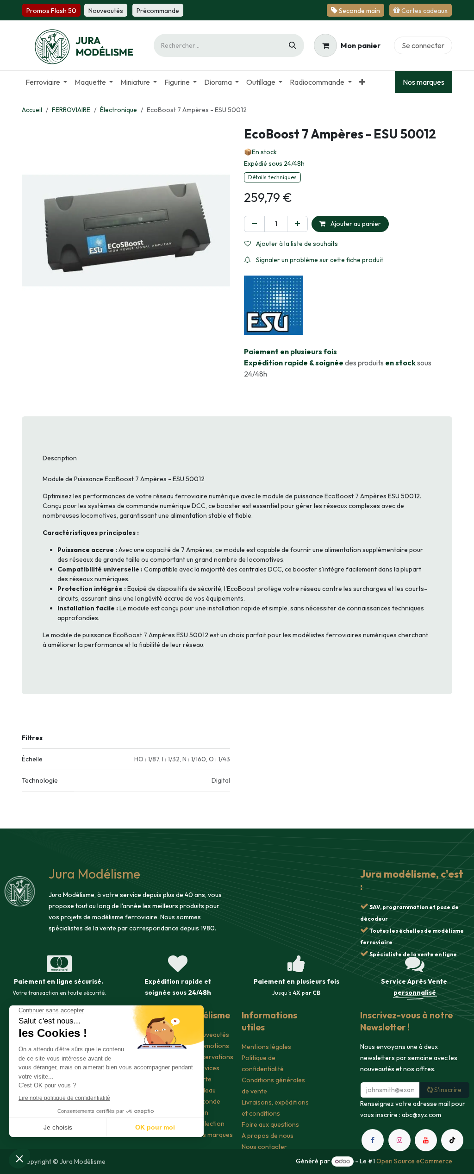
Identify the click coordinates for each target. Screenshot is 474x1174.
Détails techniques (272, 177)
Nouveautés (211, 1034)
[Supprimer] (254, 224)
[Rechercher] (292, 45)
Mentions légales (266, 1046)
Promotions (211, 1046)
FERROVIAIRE (71, 110)
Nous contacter (264, 1147)
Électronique (118, 110)
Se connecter (423, 45)
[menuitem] (46, 82)
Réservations (213, 1057)
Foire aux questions (270, 1124)
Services (206, 1068)
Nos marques (423, 82)
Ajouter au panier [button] (355, 224)
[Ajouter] (297, 224)
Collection (209, 1123)
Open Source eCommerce (414, 1161)
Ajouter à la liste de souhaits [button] (296, 243)
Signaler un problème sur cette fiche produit (319, 260)
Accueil (32, 110)
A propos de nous (267, 1135)
